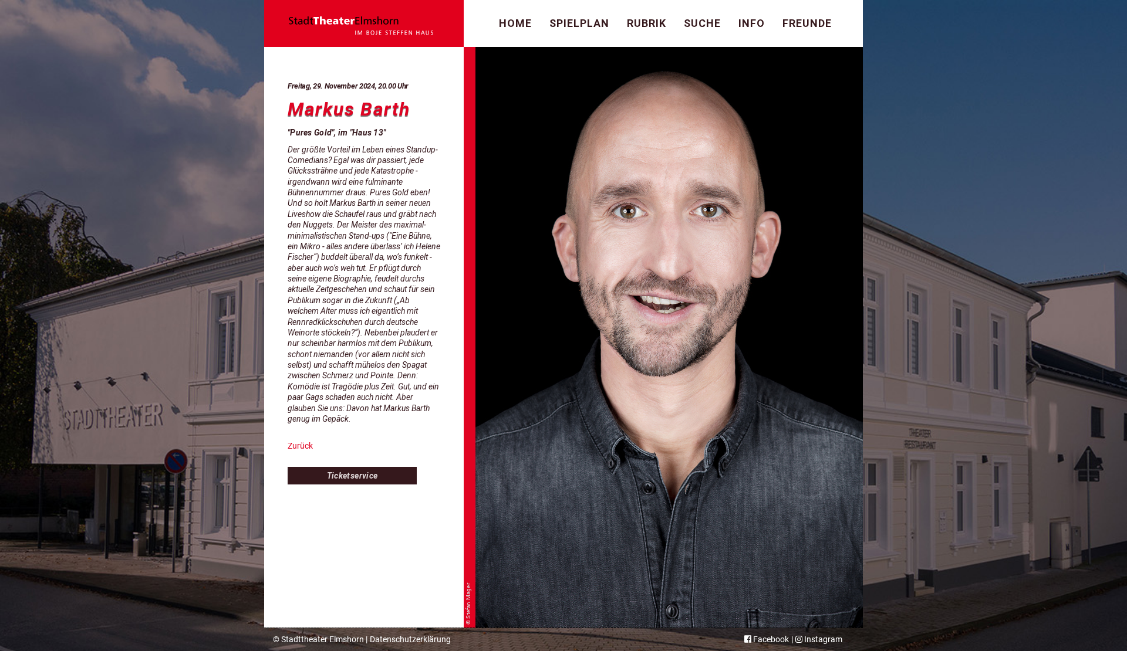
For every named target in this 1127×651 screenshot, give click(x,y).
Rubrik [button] (646, 23)
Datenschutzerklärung (410, 639)
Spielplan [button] (579, 23)
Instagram (822, 639)
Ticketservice (352, 475)
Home (515, 23)
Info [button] (751, 23)
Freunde (807, 23)
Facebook (770, 639)
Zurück (300, 445)
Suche (702, 23)
